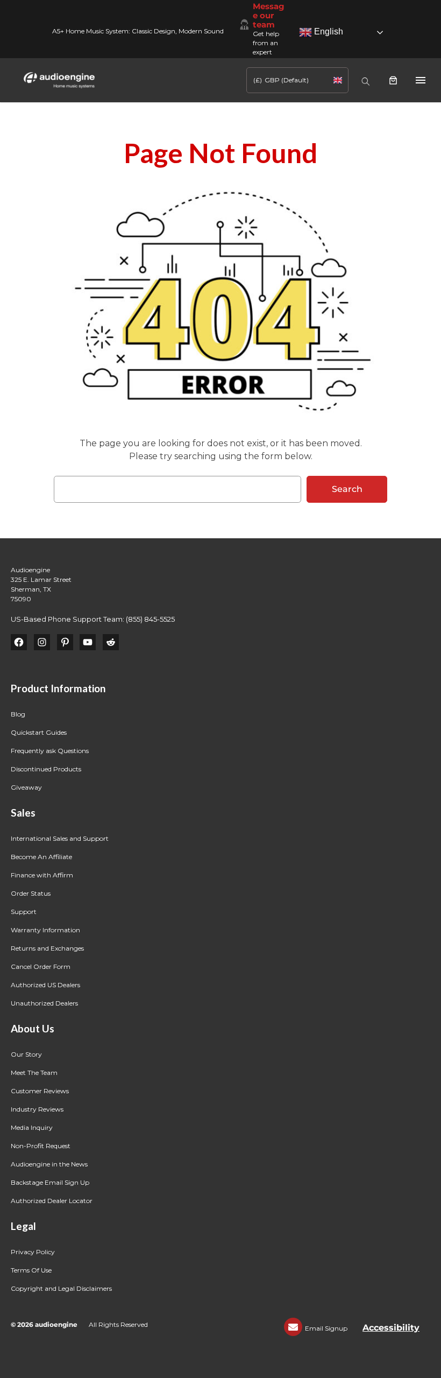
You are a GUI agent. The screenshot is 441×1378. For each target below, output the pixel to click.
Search (347, 489)
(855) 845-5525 (150, 619)
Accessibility (390, 1328)
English (327, 31)
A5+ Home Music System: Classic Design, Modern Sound (138, 31)
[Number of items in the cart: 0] (393, 80)
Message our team (268, 15)
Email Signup (326, 1328)
